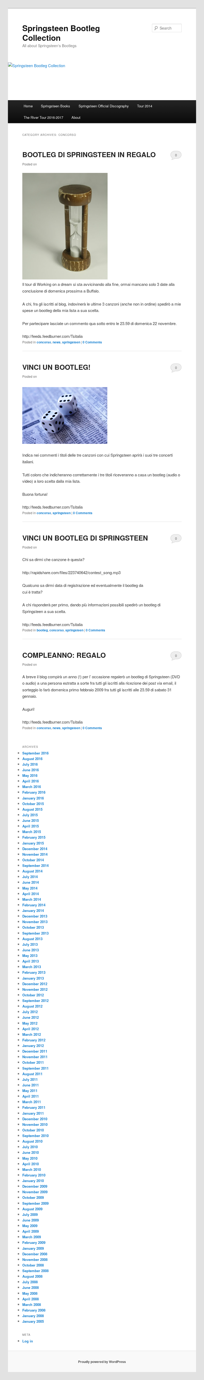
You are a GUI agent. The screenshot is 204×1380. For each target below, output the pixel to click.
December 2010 (34, 1118)
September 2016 (35, 753)
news (57, 342)
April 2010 (30, 1163)
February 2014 (33, 904)
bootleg (42, 630)
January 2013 (33, 978)
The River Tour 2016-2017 (43, 117)
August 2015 (32, 809)
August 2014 (32, 871)
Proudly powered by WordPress (102, 1361)
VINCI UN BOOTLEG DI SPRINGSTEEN (85, 538)
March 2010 (31, 1169)
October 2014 (33, 859)
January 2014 (33, 910)
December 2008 (34, 1253)
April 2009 (30, 1231)
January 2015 (33, 843)
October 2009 (33, 1197)
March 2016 (31, 786)
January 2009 (33, 1248)
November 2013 (35, 921)
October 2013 (33, 927)
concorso (44, 342)
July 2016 (30, 764)
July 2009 (30, 1214)
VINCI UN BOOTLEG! (56, 367)
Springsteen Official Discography (104, 105)
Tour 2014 (144, 105)
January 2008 (33, 1315)
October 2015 (33, 803)
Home (28, 105)
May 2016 (29, 775)
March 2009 (31, 1236)
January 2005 (33, 1321)
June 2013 (30, 949)
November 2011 (35, 1056)
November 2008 (35, 1259)
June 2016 (30, 769)
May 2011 (29, 1090)
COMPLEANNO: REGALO (64, 655)
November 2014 (35, 854)
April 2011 (30, 1096)
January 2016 (33, 798)
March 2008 (31, 1304)
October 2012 (33, 994)
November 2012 (35, 989)
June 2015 (30, 820)
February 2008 (33, 1310)
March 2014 (31, 899)
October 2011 (33, 1062)
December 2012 (34, 983)
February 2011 (33, 1107)
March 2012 (31, 1034)
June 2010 (30, 1152)
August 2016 (32, 758)
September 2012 (35, 1000)
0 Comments (176, 156)
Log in (27, 1341)
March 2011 (31, 1101)
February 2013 (33, 972)
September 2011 (35, 1068)
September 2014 (35, 865)
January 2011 (33, 1113)
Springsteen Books (55, 105)
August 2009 (32, 1208)
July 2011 (30, 1079)
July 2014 (30, 876)
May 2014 (29, 888)
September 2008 (35, 1270)
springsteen (71, 342)
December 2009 (34, 1186)
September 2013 (35, 933)
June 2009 (30, 1220)
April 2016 (30, 781)
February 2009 (33, 1242)
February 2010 (33, 1175)
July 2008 (30, 1281)
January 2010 (33, 1180)
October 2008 (33, 1265)
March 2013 (31, 966)
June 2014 (30, 882)
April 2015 (30, 826)
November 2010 (35, 1124)
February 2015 (33, 837)
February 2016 (33, 792)
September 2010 (35, 1135)
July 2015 (30, 814)
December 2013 (34, 916)
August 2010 (32, 1141)
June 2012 (30, 1017)
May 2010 (29, 1158)
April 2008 (30, 1298)
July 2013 (30, 944)
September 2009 (35, 1203)
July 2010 (30, 1146)
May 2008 (29, 1293)
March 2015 (31, 831)
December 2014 (34, 848)
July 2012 (30, 1011)
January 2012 (33, 1045)
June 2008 (30, 1287)
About (75, 117)
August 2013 (32, 938)
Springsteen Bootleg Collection (61, 32)
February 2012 (33, 1039)
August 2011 (32, 1073)
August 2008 (32, 1276)
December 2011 (34, 1051)
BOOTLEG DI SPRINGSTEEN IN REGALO (89, 154)
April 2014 (30, 893)
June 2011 (30, 1084)
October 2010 (33, 1130)
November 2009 (35, 1191)
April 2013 (30, 961)
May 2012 (29, 1023)
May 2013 (29, 955)
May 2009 (29, 1225)
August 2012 (32, 1006)
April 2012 (30, 1028)
